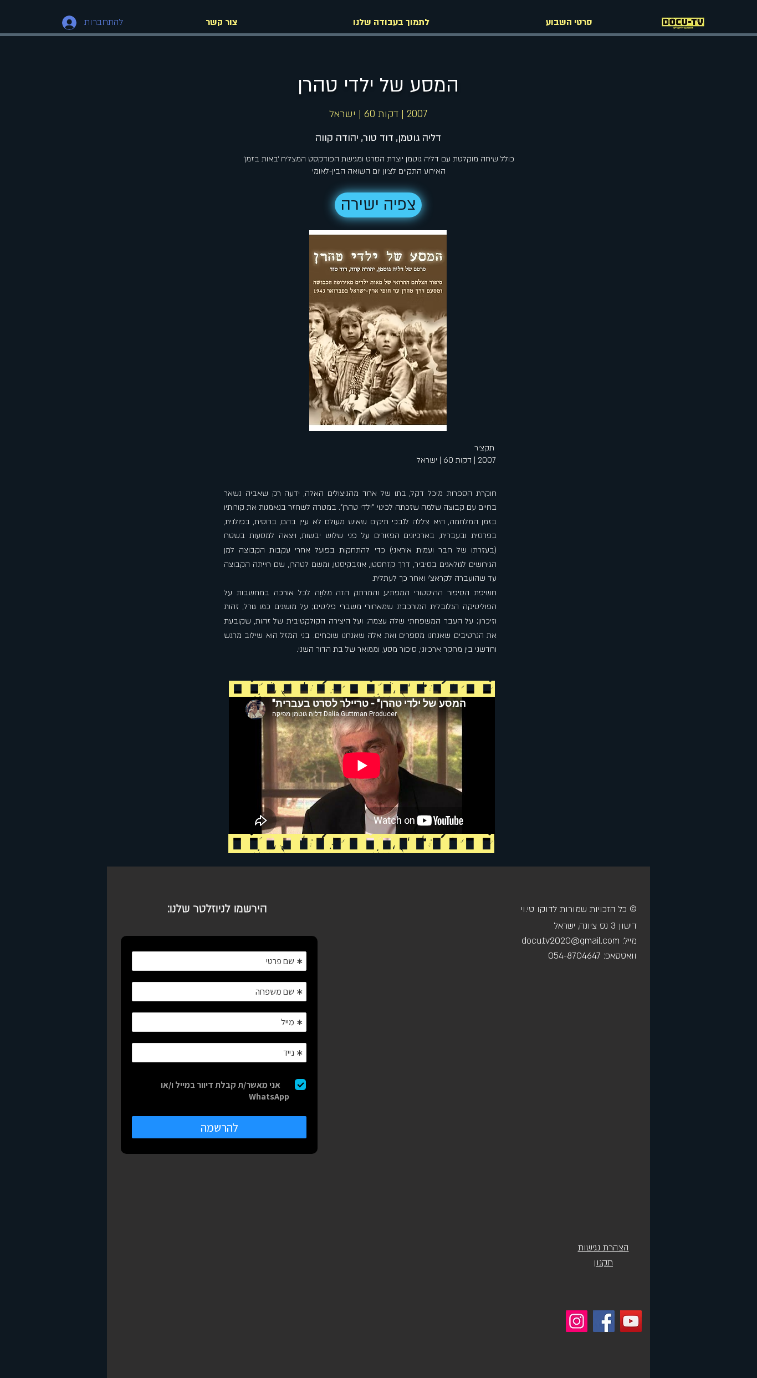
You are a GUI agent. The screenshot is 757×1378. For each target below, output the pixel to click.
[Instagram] (576, 1321)
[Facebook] (604, 1321)
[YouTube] (631, 1321)
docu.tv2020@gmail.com (570, 941)
